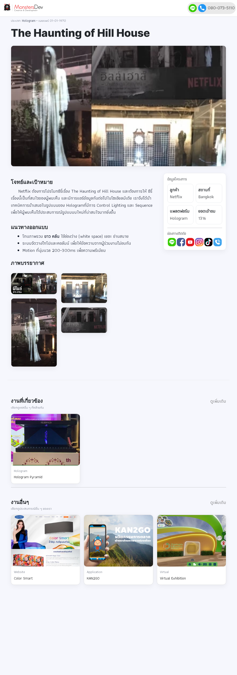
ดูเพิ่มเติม (218, 401)
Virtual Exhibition (173, 578)
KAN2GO (93, 578)
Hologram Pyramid (28, 477)
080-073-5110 (220, 7)
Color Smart (23, 578)
